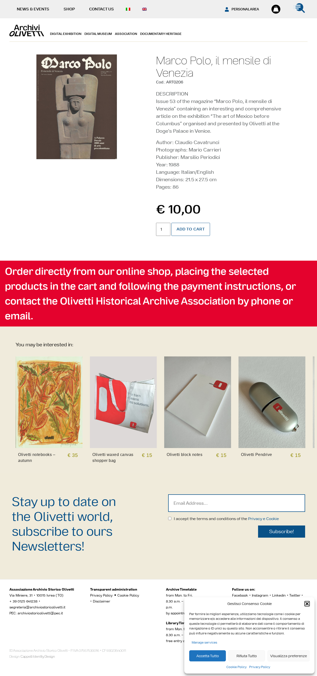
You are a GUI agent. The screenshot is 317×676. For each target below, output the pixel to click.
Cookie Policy (236, 667)
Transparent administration (113, 589)
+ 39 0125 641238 (23, 601)
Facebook (240, 595)
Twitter (295, 595)
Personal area (245, 9)
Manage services (204, 642)
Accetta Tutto (207, 655)
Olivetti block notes (184, 454)
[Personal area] (227, 9)
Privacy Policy (259, 667)
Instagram (260, 595)
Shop (69, 9)
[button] (307, 603)
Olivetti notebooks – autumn (36, 457)
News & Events (33, 9)
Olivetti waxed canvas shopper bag (112, 457)
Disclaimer (101, 601)
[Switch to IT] (129, 9)
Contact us (101, 9)
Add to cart (191, 229)
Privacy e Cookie (263, 519)
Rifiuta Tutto (247, 655)
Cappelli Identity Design (38, 656)
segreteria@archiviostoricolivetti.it (37, 607)
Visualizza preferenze (288, 655)
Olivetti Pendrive (256, 454)
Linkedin (279, 595)
